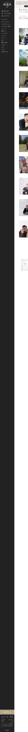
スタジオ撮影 (24, 263)
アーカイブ (23, 261)
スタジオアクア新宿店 (23, 11)
